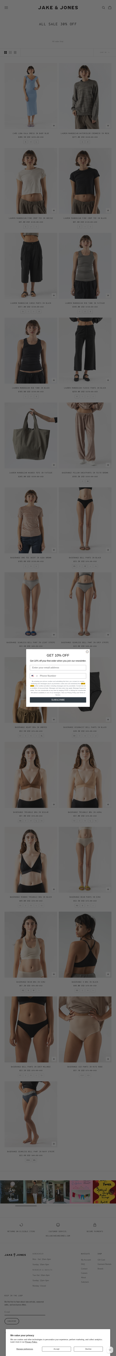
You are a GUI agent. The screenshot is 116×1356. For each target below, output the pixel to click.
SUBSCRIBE (58, 700)
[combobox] (34, 675)
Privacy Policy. (31, 1342)
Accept (56, 1349)
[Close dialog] (87, 651)
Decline (88, 1349)
